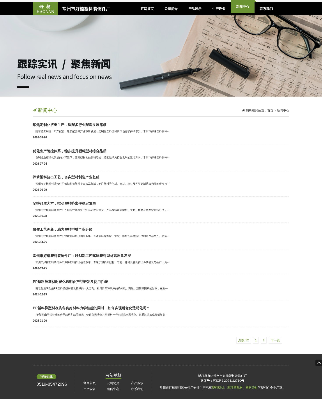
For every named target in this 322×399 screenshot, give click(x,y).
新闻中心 (242, 6)
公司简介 (171, 9)
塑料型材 (218, 387)
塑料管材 (252, 387)
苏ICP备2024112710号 (228, 380)
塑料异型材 (234, 387)
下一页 (275, 340)
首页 (270, 110)
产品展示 (195, 9)
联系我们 (266, 9)
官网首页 (147, 9)
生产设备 (218, 9)
